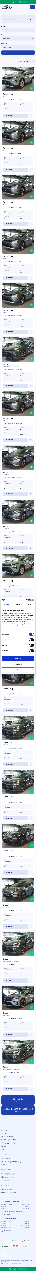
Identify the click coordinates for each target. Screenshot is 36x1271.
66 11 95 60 (7, 1214)
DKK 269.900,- (9, 115)
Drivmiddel (4, 43)
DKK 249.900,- (9, 548)
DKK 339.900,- (9, 224)
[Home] (6, 7)
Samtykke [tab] (6, 604)
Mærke (3, 26)
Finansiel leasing (7, 1177)
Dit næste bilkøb (7, 1137)
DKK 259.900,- (9, 494)
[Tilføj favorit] (31, 116)
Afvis (18, 670)
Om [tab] (29, 604)
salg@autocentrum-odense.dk (13, 1211)
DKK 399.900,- (9, 764)
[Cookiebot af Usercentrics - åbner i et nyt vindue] (26, 600)
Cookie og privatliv (8, 1143)
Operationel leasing (8, 1174)
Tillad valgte (18, 664)
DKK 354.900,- (9, 278)
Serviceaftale (6, 1158)
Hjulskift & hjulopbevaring (11, 1162)
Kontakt (4, 1130)
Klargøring (5, 1165)
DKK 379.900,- (9, 386)
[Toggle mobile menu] (32, 7)
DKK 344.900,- (9, 169)
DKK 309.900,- (9, 1034)
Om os (3, 1127)
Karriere (4, 1133)
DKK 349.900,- (9, 710)
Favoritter (5, 1146)
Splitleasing (5, 1180)
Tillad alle (18, 658)
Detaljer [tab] (18, 604)
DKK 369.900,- (9, 818)
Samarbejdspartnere (9, 1140)
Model (3, 35)
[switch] (31, 639)
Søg (2, 1149)
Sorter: (20, 61)
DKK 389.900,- (9, 1088)
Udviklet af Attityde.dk (17, 1263)
